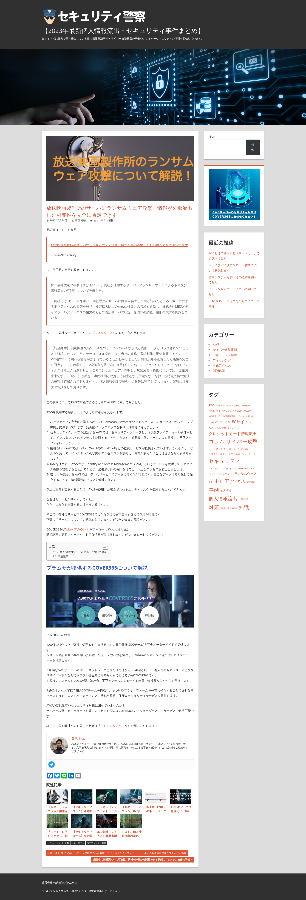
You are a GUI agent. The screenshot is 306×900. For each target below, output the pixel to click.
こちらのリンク (111, 726)
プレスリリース (102, 333)
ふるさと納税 (220, 428)
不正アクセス (93, 843)
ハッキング (226, 473)
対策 (104, 843)
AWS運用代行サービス (232, 416)
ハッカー (213, 473)
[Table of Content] (105, 547)
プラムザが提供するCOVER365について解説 (79, 552)
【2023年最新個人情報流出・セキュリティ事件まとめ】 (123, 30)
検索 (212, 137)
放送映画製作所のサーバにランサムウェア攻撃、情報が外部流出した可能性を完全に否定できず (119, 245)
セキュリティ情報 (103, 220)
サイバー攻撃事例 (225, 350)
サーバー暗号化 (215, 449)
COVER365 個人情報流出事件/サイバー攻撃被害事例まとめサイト (81, 891)
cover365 (213, 422)
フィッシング (222, 360)
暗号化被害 (232, 508)
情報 (223, 508)
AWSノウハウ (233, 405)
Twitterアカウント (76, 529)
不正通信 (251, 482)
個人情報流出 (223, 498)
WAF (211, 428)
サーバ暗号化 (230, 449)
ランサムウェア (245, 473)
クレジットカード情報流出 (233, 433)
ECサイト (240, 421)
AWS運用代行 (214, 416)
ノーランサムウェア (246, 468)
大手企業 (243, 499)
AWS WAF (220, 405)
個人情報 (225, 490)
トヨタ (233, 468)
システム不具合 (217, 454)
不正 (210, 482)
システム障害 (233, 454)
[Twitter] (51, 764)
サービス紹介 (243, 449)
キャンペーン (233, 428)
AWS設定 (237, 410)
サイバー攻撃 (62, 843)
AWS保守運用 (214, 411)
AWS (216, 344)
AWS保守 (246, 405)
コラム (50, 843)
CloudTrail (248, 416)
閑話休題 (219, 371)
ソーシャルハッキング (218, 468)
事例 (214, 489)
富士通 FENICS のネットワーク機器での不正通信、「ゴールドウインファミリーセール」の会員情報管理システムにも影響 (118, 853)
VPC (252, 422)
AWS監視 (226, 410)
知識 (244, 507)
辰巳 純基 (80, 220)
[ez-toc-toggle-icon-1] (103, 547)
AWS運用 (248, 411)
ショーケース (249, 454)
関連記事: (63, 556)
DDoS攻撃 (225, 422)
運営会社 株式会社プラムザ (58, 882)
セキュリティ (78, 843)
